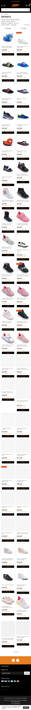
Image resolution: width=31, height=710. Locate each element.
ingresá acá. (24, 700)
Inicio (2, 14)
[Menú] (2, 5)
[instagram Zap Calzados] (13, 660)
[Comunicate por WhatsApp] (4, 5)
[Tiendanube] (15, 703)
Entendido (26, 707)
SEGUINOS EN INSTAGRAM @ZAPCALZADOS (15, 1)
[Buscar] (28, 10)
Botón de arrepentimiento (15, 701)
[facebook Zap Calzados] (17, 660)
